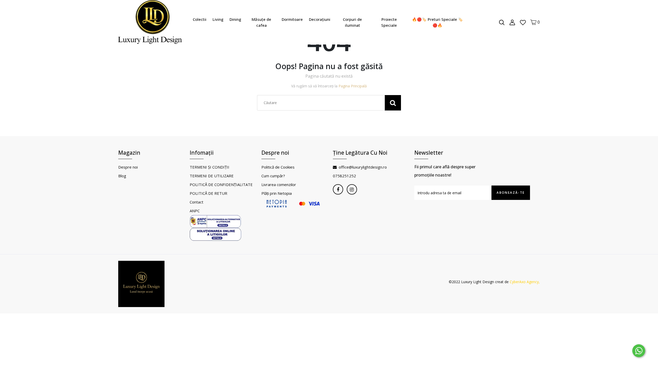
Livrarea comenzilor (278, 184)
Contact (196, 202)
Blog (122, 175)
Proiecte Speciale (389, 22)
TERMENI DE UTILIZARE (212, 175)
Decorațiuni (319, 19)
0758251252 (344, 175)
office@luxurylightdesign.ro (363, 167)
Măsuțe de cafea (261, 22)
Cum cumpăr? (273, 175)
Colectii (199, 19)
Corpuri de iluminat (352, 22)
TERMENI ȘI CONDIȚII (209, 167)
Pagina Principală (353, 86)
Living (218, 19)
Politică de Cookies (278, 167)
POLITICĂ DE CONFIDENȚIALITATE (221, 184)
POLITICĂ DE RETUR (208, 193)
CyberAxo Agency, (525, 281)
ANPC (195, 210)
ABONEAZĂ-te (511, 192)
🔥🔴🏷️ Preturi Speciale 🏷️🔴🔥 (437, 22)
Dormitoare (292, 19)
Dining (235, 19)
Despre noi (128, 167)
